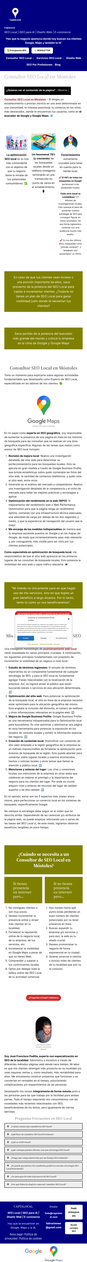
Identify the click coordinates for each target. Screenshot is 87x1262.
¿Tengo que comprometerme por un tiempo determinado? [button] (39, 1157)
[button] (69, 619)
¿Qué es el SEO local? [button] (21, 1142)
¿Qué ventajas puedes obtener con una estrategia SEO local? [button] (40, 1150)
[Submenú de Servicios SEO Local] (63, 58)
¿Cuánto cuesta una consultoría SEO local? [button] (31, 1126)
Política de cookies (33, 644)
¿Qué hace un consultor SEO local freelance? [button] (32, 1134)
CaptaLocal (9, 28)
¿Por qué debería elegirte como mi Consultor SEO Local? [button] (38, 1184)
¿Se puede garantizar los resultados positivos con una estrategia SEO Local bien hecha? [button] (42, 1167)
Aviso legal (56, 644)
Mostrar (62, 90)
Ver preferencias (61, 638)
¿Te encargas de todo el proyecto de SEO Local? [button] (34, 1176)
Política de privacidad (46, 644)
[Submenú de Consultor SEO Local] (33, 58)
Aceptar (25, 638)
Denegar (43, 638)
